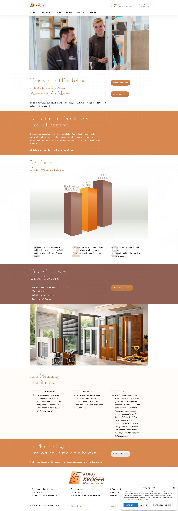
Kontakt (93, 12)
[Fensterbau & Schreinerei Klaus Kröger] (38, 4)
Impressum (115, 506)
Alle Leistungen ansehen (122, 288)
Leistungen (46, 12)
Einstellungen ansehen (162, 505)
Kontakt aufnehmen (120, 83)
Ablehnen (143, 505)
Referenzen (81, 12)
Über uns (58, 12)
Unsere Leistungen (119, 94)
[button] (174, 488)
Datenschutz (75, 506)
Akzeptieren (129, 505)
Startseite (33, 12)
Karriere (69, 12)
